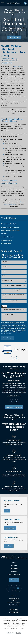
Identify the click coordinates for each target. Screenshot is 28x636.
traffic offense (17, 66)
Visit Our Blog (10, 528)
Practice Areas (14, 568)
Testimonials (14, 571)
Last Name (5, 266)
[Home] (14, 3)
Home (14, 562)
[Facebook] (10, 588)
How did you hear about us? (9, 300)
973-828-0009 (14, 612)
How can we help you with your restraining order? (13, 295)
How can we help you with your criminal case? (14, 285)
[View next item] (16, 358)
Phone (3, 271)
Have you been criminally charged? (11, 290)
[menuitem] (14, 224)
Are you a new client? (7, 280)
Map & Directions (14, 605)
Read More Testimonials (14, 407)
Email (3, 275)
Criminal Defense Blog (14, 574)
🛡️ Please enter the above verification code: (13, 309)
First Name (5, 261)
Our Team (9, 546)
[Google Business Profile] (18, 588)
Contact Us (14, 580)
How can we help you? (8, 314)
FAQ (7, 510)
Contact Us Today (14, 37)
